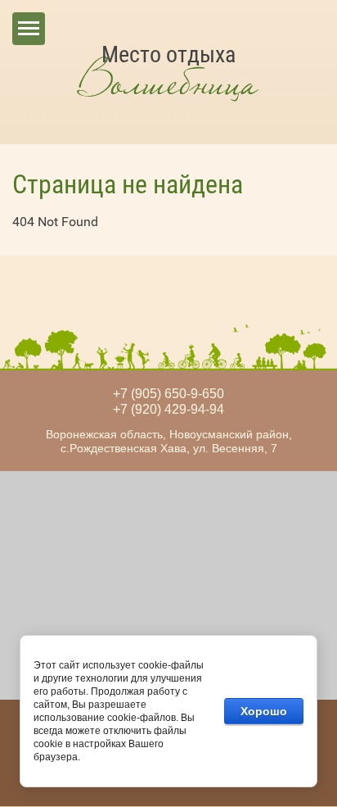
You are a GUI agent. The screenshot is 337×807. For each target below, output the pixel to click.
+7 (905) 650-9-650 (168, 394)
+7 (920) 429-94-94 (168, 409)
